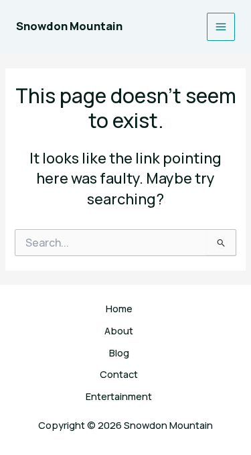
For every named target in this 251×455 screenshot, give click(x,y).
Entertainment (119, 396)
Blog (119, 352)
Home (119, 308)
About (118, 330)
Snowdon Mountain (69, 26)
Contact (119, 374)
